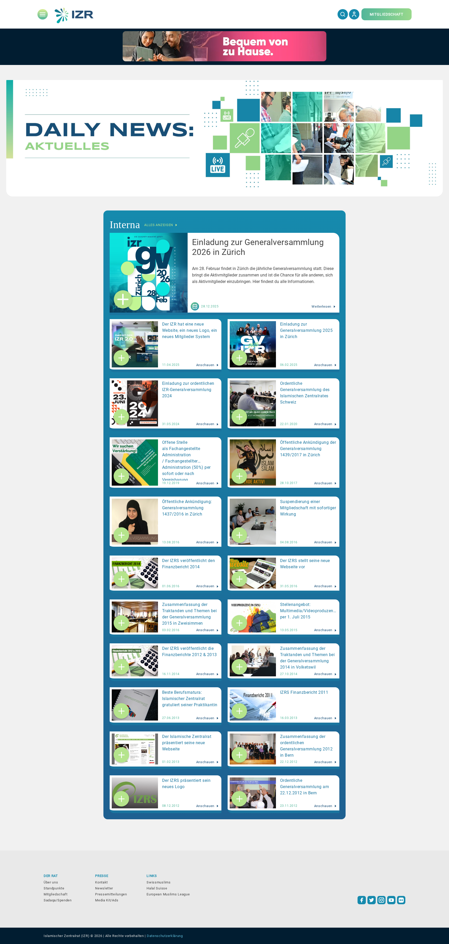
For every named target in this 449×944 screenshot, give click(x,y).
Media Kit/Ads (106, 900)
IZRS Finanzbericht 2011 (304, 692)
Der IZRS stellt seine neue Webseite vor (305, 563)
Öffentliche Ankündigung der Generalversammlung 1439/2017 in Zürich (308, 448)
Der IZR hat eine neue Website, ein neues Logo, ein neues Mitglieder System (189, 330)
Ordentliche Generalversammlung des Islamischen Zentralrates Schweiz (305, 393)
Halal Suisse (157, 888)
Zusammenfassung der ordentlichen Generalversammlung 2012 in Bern (306, 746)
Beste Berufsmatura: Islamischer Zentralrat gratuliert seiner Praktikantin (189, 698)
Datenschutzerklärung (165, 936)
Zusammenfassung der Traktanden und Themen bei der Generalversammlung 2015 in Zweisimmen (189, 614)
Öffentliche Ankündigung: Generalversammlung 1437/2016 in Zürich (187, 508)
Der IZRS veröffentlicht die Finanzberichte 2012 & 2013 (189, 651)
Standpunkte (54, 888)
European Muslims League (168, 894)
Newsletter (104, 888)
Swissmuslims (158, 882)
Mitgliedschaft (56, 894)
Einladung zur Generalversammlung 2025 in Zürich (306, 330)
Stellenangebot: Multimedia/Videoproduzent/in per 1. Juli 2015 (309, 610)
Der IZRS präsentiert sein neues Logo (186, 783)
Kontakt (101, 882)
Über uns (51, 882)
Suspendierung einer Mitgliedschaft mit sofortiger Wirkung (308, 508)
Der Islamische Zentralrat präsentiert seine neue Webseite (187, 742)
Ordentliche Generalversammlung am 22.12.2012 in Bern (304, 786)
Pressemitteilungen (111, 894)
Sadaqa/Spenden (58, 900)
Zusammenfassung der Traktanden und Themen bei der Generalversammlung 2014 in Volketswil (307, 658)
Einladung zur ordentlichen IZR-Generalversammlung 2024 (188, 389)
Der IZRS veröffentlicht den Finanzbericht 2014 (188, 563)
